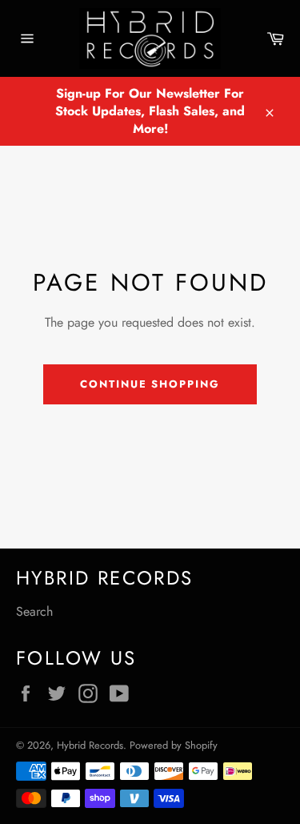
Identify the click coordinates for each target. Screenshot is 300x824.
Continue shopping (150, 384)
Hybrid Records (90, 745)
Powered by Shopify (174, 745)
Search (34, 611)
